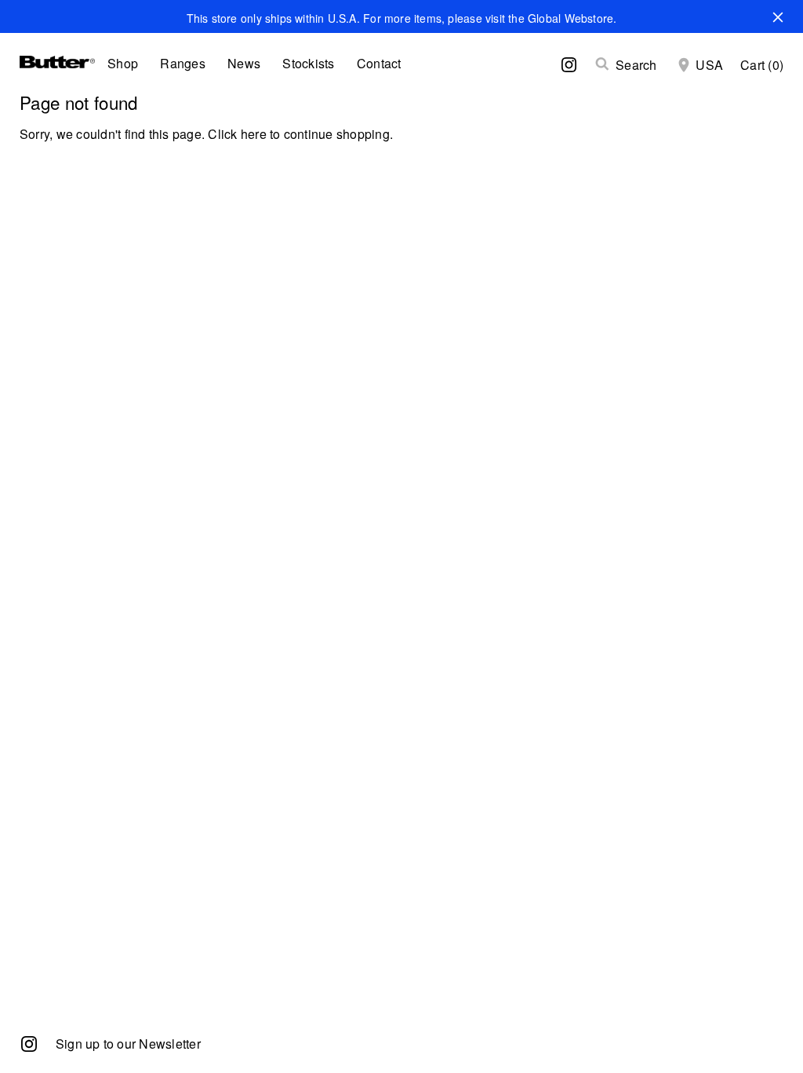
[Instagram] (29, 1043)
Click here (237, 134)
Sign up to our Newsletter (128, 1044)
